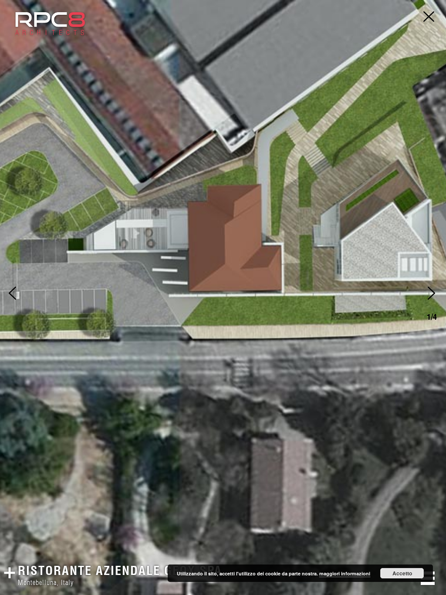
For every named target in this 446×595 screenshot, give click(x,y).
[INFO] (11, 569)
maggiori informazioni (344, 573)
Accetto (402, 573)
